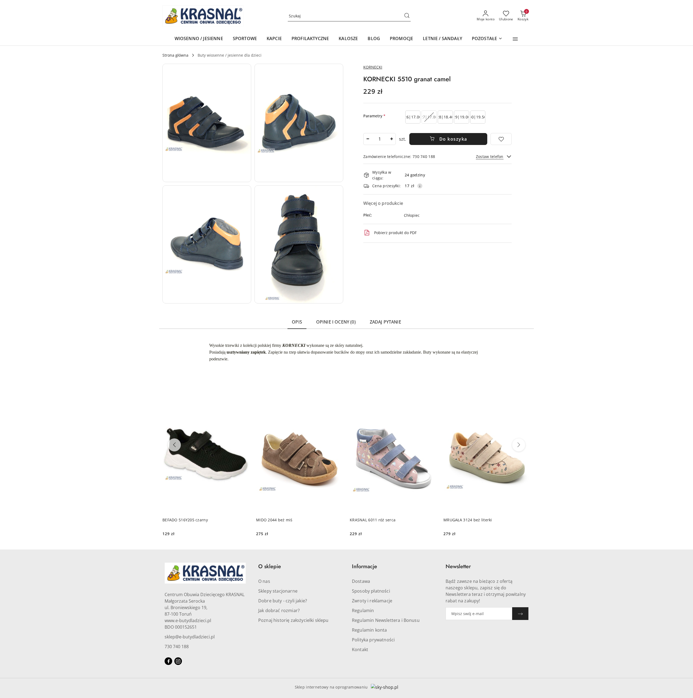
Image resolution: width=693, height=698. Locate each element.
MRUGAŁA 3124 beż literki (467, 519)
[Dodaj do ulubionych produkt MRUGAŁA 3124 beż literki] (524, 403)
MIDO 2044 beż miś (274, 519)
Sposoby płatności (371, 591)
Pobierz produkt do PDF (395, 232)
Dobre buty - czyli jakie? (282, 601)
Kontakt (360, 649)
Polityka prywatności (373, 640)
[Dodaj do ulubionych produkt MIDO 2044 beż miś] (337, 403)
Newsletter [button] (458, 566)
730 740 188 (177, 646)
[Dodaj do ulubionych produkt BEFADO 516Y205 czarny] (243, 403)
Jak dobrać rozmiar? (279, 610)
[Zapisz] (520, 613)
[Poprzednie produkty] (174, 444)
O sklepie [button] (269, 566)
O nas (264, 581)
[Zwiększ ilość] (391, 139)
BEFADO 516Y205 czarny (185, 519)
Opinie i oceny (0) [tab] (336, 322)
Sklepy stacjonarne (278, 591)
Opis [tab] (297, 322)
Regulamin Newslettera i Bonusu (386, 620)
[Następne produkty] (519, 444)
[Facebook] (168, 661)
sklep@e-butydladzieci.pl (190, 637)
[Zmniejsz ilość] (368, 139)
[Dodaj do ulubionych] (501, 139)
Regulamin (363, 610)
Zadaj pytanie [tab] (385, 322)
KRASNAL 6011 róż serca (372, 519)
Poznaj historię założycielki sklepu (293, 620)
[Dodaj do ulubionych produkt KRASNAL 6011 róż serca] (431, 403)
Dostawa (361, 581)
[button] (515, 39)
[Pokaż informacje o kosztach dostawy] (420, 186)
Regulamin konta (369, 630)
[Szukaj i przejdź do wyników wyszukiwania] (407, 16)
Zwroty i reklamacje (372, 601)
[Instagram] (178, 661)
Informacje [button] (364, 566)
